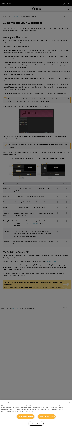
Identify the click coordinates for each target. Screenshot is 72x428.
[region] (36, 414)
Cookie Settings (36, 423)
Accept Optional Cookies (47, 416)
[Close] (70, 403)
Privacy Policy (30, 411)
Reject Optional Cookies (25, 416)
